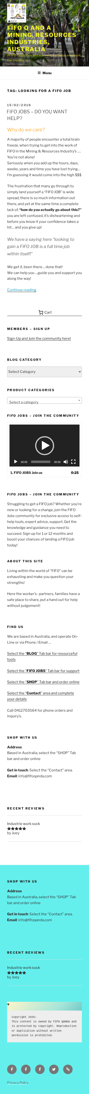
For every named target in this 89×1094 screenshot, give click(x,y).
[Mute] (65, 461)
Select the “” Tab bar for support (43, 671)
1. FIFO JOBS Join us (26, 473)
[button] (44, 445)
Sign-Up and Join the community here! (39, 338)
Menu (47, 73)
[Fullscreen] (73, 461)
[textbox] (44, 402)
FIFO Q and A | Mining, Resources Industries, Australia (42, 38)
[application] (44, 446)
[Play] (15, 461)
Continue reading (21, 290)
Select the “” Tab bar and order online (43, 682)
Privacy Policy (17, 1082)
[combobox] (44, 400)
